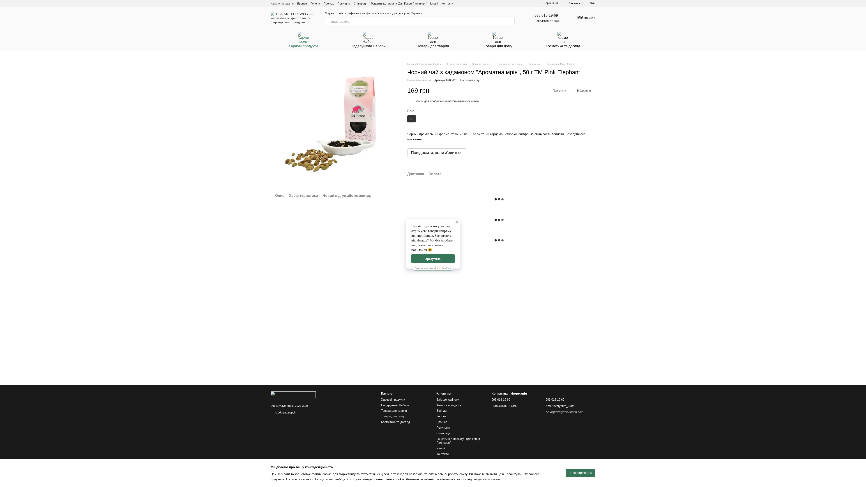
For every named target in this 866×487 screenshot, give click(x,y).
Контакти (447, 3)
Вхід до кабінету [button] (447, 399)
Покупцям (344, 3)
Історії (434, 3)
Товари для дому (498, 46)
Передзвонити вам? (547, 21)
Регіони (315, 3)
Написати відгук (470, 80)
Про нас (329, 3)
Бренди (302, 3)
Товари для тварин (433, 46)
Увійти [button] (419, 101)
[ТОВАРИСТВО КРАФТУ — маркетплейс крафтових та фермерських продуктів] (293, 394)
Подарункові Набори (368, 46)
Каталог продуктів (282, 3)
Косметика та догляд (563, 46)
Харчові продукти (303, 46)
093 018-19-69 (546, 15)
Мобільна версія (285, 412)
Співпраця (360, 3)
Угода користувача (487, 479)
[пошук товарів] (511, 21)
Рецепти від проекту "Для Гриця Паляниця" (398, 3)
